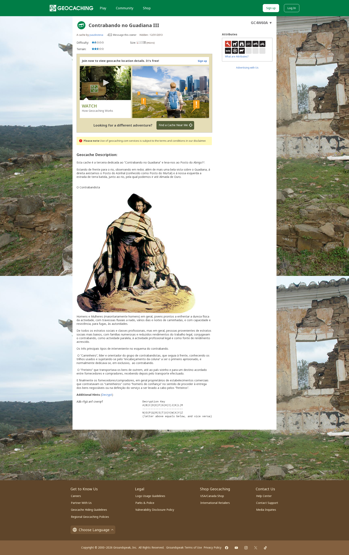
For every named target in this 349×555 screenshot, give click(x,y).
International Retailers (215, 503)
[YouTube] (236, 547)
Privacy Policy (212, 547)
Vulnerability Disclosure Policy (154, 510)
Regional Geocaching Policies (90, 517)
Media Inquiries (266, 510)
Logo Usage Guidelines (150, 496)
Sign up (271, 8)
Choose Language (94, 529)
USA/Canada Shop (212, 496)
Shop (147, 8)
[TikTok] (265, 547)
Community (124, 8)
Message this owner (125, 35)
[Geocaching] (71, 8)
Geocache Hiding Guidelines (89, 510)
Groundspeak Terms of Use (184, 547)
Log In (291, 8)
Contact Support (267, 503)
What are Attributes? (236, 56)
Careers (76, 496)
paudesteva (96, 35)
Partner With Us (81, 503)
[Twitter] (255, 547)
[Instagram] (246, 547)
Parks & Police (144, 503)
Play (103, 8)
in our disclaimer (195, 140)
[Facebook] (226, 547)
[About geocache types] (81, 25)
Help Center (264, 496)
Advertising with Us (247, 67)
